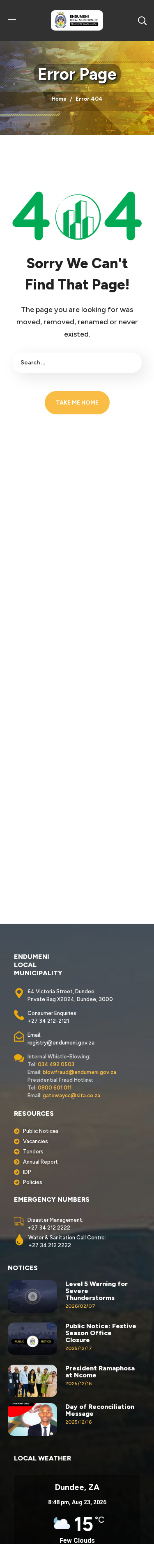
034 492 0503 (56, 1064)
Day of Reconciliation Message (99, 1410)
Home (59, 99)
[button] (142, 20)
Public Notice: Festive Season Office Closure (100, 1333)
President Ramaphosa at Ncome (100, 1371)
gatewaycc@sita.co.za (71, 1095)
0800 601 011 (54, 1088)
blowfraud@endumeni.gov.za (79, 1072)
